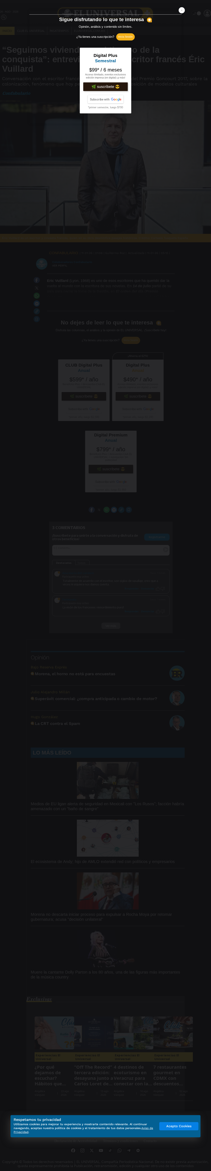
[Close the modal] (182, 10)
